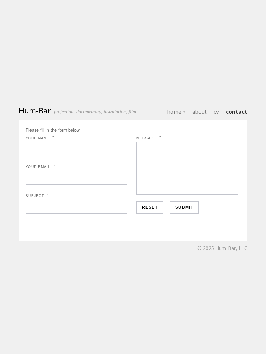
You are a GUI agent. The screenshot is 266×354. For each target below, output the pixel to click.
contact (236, 111)
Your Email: (39, 166)
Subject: (35, 195)
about (199, 111)
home (174, 111)
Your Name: (38, 138)
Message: (147, 138)
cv (216, 111)
